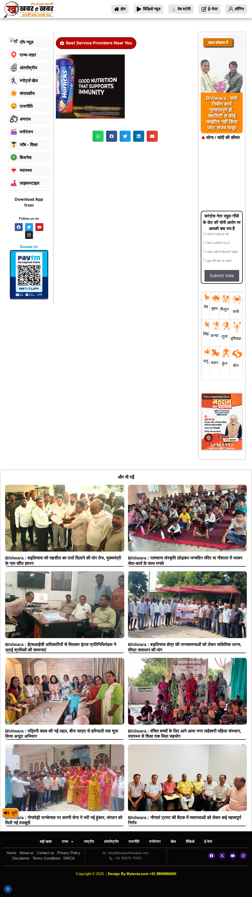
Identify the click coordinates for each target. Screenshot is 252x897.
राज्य (65, 841)
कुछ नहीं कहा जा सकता (219, 261)
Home (11, 853)
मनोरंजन (155, 841)
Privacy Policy (68, 853)
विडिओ (190, 841)
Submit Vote (222, 275)
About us (26, 853)
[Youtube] (232, 855)
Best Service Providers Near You (99, 42)
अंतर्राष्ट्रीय (111, 841)
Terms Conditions (46, 858)
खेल (173, 841)
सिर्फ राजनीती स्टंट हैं (217, 243)
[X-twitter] (222, 855)
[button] (98, 136)
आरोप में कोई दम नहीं (217, 234)
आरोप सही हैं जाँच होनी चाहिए (221, 252)
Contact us (45, 853)
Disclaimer (21, 858)
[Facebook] (211, 855)
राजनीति (133, 841)
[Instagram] (243, 855)
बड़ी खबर (46, 841)
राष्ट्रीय (89, 841)
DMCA (69, 858)
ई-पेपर (208, 841)
